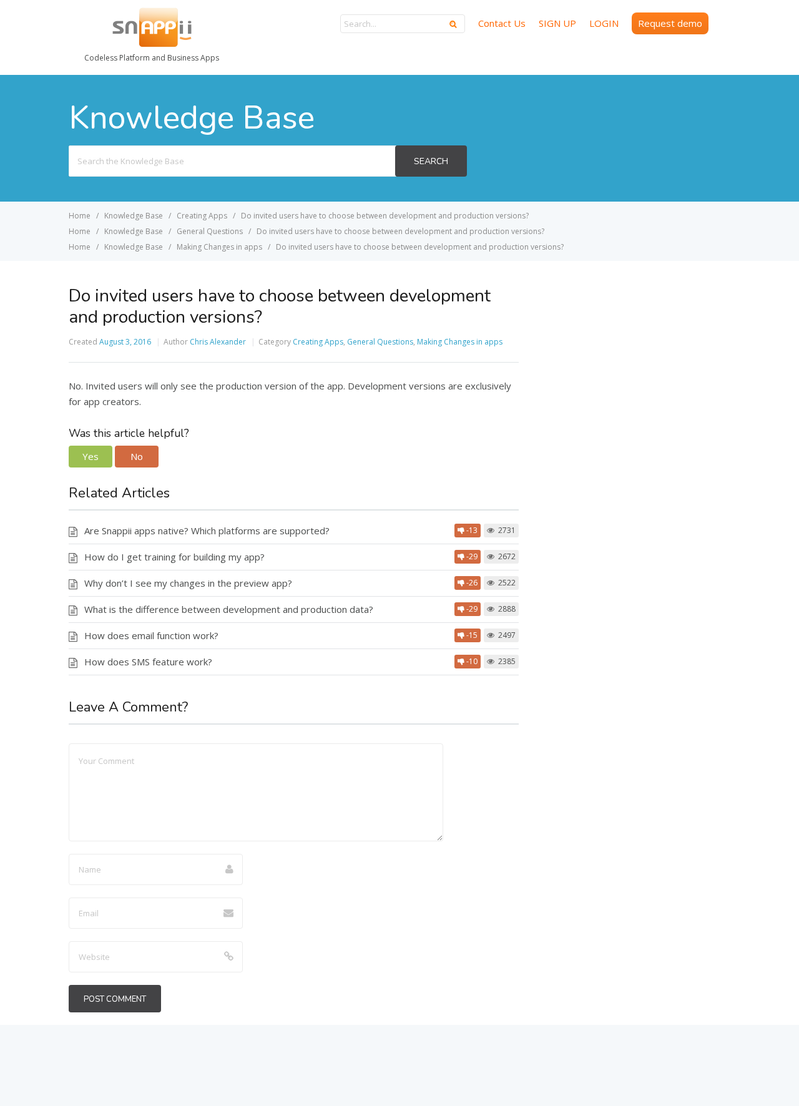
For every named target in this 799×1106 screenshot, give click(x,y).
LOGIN (604, 23)
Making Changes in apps (459, 341)
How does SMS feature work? (148, 661)
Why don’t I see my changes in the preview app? (188, 583)
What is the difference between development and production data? (228, 609)
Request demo (670, 23)
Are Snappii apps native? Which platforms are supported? (207, 530)
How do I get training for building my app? (174, 557)
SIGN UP (557, 23)
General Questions (380, 341)
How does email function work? (151, 635)
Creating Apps (318, 341)
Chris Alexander (218, 341)
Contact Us (502, 23)
